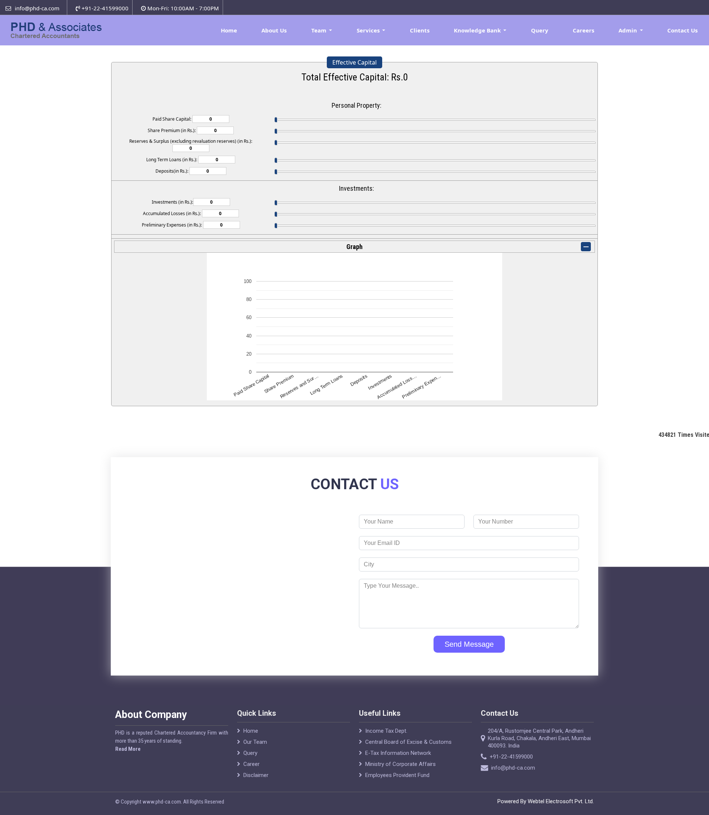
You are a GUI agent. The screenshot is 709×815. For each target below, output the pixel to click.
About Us (274, 30)
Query (539, 30)
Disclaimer (255, 775)
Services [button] (369, 30)
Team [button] (319, 30)
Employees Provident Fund (397, 775)
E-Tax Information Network (398, 753)
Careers (583, 30)
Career (251, 764)
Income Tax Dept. (386, 731)
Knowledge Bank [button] (478, 30)
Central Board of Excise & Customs (408, 742)
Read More (128, 749)
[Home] (59, 30)
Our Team (255, 742)
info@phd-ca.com (37, 8)
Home (229, 30)
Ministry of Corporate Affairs (400, 764)
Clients (419, 30)
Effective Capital (354, 62)
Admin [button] (628, 30)
